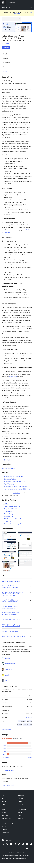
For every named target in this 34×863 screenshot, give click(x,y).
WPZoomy (7, 504)
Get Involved (22, 809)
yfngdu (7, 675)
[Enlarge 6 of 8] (30, 544)
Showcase (21, 795)
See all (30, 757)
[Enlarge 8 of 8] (30, 561)
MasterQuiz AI (8, 516)
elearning (29, 721)
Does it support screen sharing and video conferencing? (11, 613)
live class (19, 724)
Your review (5, 757)
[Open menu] (31, 2)
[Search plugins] (19, 19)
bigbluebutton (22, 721)
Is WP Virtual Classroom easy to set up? (14, 636)
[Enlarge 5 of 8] (30, 534)
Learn (3, 809)
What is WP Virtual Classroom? (11, 581)
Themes (20, 798)
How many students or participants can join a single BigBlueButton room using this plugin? (12, 593)
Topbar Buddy (8, 514)
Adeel (6, 680)
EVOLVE (6, 43)
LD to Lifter (7, 521)
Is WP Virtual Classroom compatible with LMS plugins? (11, 625)
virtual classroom (27, 724)
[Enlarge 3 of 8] (14, 553)
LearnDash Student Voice (12, 506)
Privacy (4, 804)
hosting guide (13, 376)
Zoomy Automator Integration (13, 524)
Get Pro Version (6, 460)
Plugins (20, 801)
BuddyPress (6, 833)
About (3, 795)
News (3, 798)
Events (20, 812)
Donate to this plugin (8, 785)
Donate (21, 815)
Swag (20, 818)
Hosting (4, 801)
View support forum (8, 770)
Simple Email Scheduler (11, 509)
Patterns (20, 804)
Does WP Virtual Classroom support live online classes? (10, 600)
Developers (5, 815)
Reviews (5, 58)
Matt (4, 827)
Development (7, 67)
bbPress (5, 830)
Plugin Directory (6, 7)
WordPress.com (7, 824)
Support (5, 71)
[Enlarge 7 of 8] (30, 552)
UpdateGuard (8, 511)
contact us (5, 86)
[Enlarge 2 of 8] (14, 543)
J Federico (8, 669)
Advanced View (6, 729)
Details (5, 54)
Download (6, 47)
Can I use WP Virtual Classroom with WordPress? (10, 586)
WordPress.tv (6, 818)
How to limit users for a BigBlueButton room (17, 486)
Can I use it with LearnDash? (10, 631)
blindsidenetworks (10, 664)
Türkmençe (9, 840)
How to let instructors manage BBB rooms (17, 489)
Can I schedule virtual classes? (11, 619)
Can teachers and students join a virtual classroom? (10, 607)
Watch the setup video (8, 468)
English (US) (29, 717)
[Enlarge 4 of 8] (14, 563)
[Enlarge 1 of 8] (14, 534)
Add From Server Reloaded (12, 519)
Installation (6, 62)
